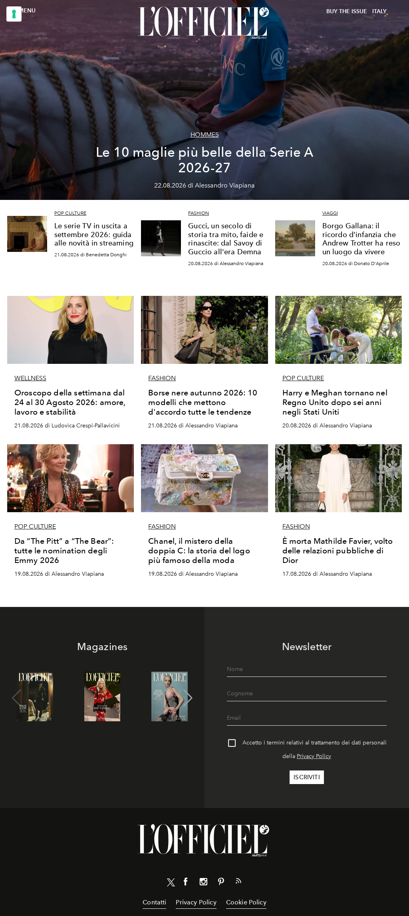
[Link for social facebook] (186, 883)
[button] (188, 698)
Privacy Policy (314, 756)
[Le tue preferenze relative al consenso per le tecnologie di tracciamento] (14, 14)
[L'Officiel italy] (204, 23)
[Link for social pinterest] (221, 883)
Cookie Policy (246, 902)
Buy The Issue (346, 11)
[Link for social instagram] (203, 883)
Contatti (154, 902)
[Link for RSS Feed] (238, 882)
